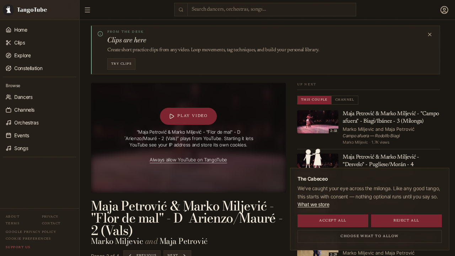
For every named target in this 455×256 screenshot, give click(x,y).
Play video (192, 116)
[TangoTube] (39, 10)
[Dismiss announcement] (429, 34)
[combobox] (272, 10)
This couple (314, 99)
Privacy (50, 216)
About (13, 216)
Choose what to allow (370, 236)
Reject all (406, 221)
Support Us (18, 247)
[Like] (325, 115)
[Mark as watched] (333, 115)
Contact (51, 223)
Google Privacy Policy (31, 232)
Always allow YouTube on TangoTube (188, 159)
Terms (13, 223)
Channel (344, 99)
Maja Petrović (184, 241)
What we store (313, 204)
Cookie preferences (28, 238)
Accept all (333, 221)
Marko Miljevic (117, 241)
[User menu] (444, 10)
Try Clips (121, 63)
